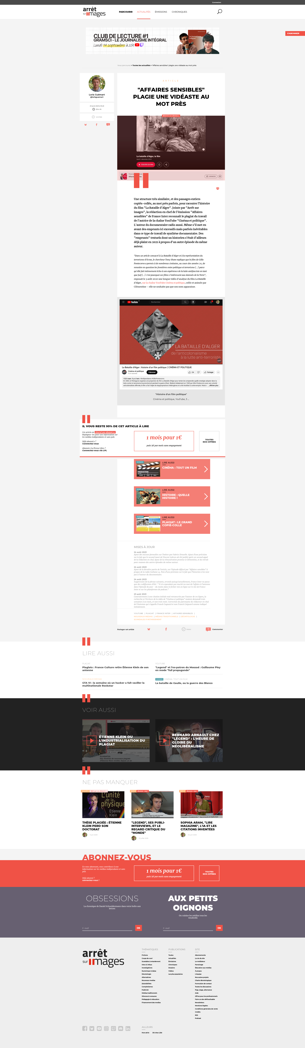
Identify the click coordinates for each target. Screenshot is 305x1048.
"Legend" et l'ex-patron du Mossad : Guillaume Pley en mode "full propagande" (187, 669)
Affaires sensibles (183, 613)
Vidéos (171, 971)
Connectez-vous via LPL (94, 450)
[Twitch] (113, 1030)
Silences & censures (149, 996)
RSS (196, 1015)
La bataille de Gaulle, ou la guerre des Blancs (184, 683)
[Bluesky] (92, 1030)
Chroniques (179, 12)
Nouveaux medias (143, 616)
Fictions (145, 955)
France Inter (163, 613)
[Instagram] (106, 1030)
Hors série (145, 1033)
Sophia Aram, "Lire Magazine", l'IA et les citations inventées (199, 826)
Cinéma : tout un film (175, 679)
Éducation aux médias (203, 968)
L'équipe (198, 974)
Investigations (147, 968)
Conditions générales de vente (206, 1009)
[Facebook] (85, 1030)
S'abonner (293, 33)
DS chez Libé (157, 1033)
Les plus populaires (175, 974)
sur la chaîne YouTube (163, 282)
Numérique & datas (149, 971)
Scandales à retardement (147, 619)
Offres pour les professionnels (206, 996)
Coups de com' (147, 958)
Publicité (145, 990)
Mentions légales (201, 1006)
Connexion (216, 2)
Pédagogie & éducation (150, 999)
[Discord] (121, 1030)
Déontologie (188, 616)
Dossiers (171, 968)
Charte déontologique (203, 980)
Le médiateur (200, 961)
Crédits (197, 1012)
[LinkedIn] (127, 1030)
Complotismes (147, 987)
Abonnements (200, 955)
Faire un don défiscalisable (205, 999)
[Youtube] (99, 1030)
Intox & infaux (147, 965)
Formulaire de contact (203, 984)
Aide (196, 993)
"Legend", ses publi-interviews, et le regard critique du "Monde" (148, 828)
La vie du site (200, 958)
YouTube (138, 613)
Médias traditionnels (166, 616)
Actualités (143, 12)
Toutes (170, 955)
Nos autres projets (201, 977)
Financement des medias (151, 1002)
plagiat (150, 613)
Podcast (198, 1018)
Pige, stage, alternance (203, 990)
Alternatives (146, 977)
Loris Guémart (97, 94)
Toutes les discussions (203, 987)
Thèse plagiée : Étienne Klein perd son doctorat (102, 826)
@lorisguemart (96, 97)
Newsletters (199, 1002)
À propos (198, 971)
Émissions (161, 12)
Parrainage (199, 965)
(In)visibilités (146, 984)
